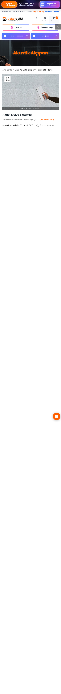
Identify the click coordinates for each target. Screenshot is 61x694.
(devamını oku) (47, 119)
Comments (47, 125)
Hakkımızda (7, 11)
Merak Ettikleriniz (19, 11)
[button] (58, 27)
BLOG (30, 11)
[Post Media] (30, 92)
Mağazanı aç (38, 11)
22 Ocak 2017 (26, 125)
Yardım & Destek (52, 11)
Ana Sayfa (7, 69)
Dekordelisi (11, 125)
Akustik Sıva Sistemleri (18, 115)
